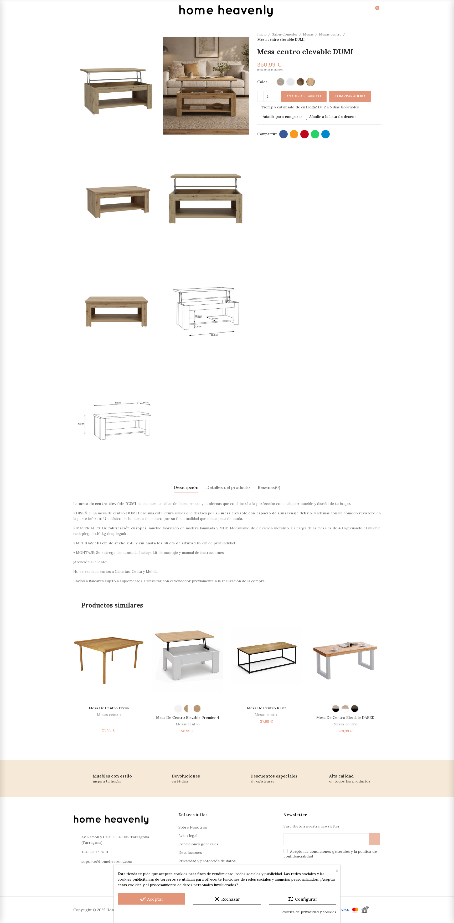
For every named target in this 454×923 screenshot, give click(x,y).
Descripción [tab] (186, 487)
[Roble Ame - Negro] (354, 708)
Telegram (325, 134)
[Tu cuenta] (349, 10)
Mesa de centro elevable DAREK (345, 717)
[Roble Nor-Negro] (335, 708)
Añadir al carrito (303, 96)
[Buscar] (339, 10)
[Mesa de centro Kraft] (266, 657)
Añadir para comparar (282, 116)
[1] (374, 839)
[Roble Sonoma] (280, 82)
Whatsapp (315, 134)
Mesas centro (109, 714)
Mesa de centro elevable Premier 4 (187, 717)
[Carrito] (371, 10)
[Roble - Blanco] (187, 708)
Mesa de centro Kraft (266, 708)
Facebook (283, 134)
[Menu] (79, 10)
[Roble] (197, 708)
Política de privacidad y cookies (308, 912)
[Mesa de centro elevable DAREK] (345, 657)
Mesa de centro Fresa (109, 708)
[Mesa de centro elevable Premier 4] (187, 657)
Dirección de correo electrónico (294, 134)
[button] (58, 677)
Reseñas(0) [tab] (269, 487)
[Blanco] (290, 82)
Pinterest (304, 134)
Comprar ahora (350, 96)
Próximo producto (377, 37)
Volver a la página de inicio (370, 37)
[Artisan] (310, 82)
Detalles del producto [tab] (228, 487)
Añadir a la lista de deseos (332, 116)
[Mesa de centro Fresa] (108, 657)
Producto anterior (364, 37)
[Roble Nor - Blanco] (345, 708)
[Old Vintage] (300, 82)
